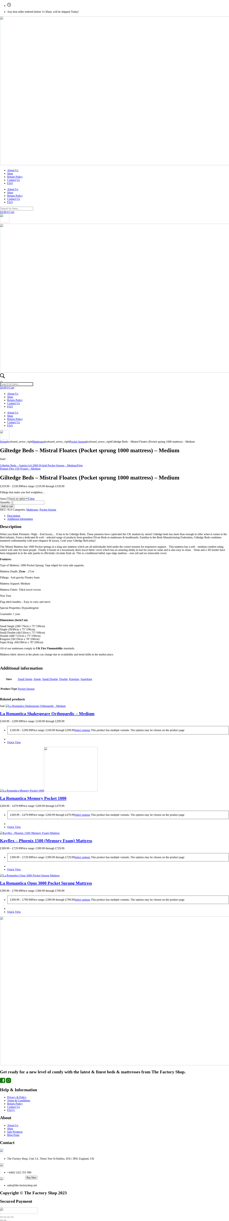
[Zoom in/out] (1, 1217)
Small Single (25, 679)
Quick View (14, 742)
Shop (10, 173)
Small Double (50, 679)
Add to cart (7, 506)
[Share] (8, 1217)
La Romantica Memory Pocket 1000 (33, 798)
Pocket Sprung (78, 441)
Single (37, 679)
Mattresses (38, 441)
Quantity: (5, 502)
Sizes (3, 498)
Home (3, 441)
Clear (31, 498)
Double (63, 679)
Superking (86, 679)
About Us (12, 170)
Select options (82, 730)
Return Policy (15, 176)
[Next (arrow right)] (5, 1220)
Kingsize (74, 679)
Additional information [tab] (20, 518)
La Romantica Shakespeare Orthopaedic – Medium (47, 713)
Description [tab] (13, 515)
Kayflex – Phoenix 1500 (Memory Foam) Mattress (46, 840)
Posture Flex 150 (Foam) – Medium (20, 468)
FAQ (10, 183)
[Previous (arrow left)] (1, 1220)
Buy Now (31, 1177)
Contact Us (13, 179)
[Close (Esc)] (12, 1217)
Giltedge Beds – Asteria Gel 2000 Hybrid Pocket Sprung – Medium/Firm (41, 465)
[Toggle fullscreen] (5, 1217)
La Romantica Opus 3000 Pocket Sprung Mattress (46, 883)
